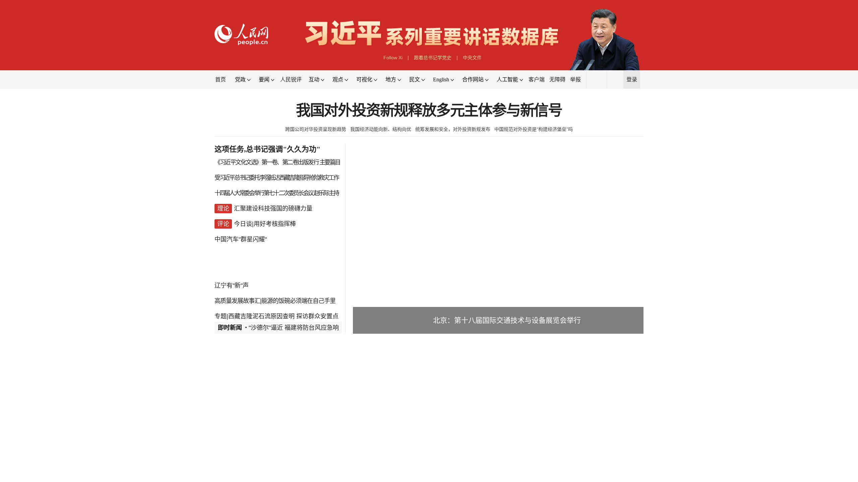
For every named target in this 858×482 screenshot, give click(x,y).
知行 (252, 441)
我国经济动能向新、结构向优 (380, 129)
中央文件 (472, 57)
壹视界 (319, 441)
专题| (221, 316)
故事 (273, 441)
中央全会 (227, 456)
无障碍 (557, 79)
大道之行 (348, 441)
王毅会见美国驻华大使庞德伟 (414, 382)
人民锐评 (291, 79)
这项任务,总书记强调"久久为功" (267, 149)
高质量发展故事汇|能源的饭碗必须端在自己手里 (274, 301)
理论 (234, 477)
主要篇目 (329, 162)
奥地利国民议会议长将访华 (505, 382)
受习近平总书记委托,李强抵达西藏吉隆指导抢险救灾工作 (276, 177)
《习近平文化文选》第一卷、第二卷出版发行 (266, 162)
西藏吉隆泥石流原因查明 (261, 316)
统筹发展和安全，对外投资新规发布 (452, 129)
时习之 (228, 441)
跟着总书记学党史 (432, 57)
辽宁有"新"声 (231, 285)
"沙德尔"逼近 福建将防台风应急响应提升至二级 (312, 327)
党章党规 (315, 456)
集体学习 (288, 456)
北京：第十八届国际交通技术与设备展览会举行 (507, 320)
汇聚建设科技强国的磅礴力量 (273, 208)
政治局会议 (257, 456)
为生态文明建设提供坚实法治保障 (292, 477)
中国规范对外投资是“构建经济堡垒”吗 (533, 129)
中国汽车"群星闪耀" (240, 239)
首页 (220, 79)
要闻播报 (390, 365)
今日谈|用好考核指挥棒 (265, 224)
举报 (575, 79)
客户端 (537, 79)
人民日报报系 (236, 365)
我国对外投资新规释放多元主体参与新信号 (429, 110)
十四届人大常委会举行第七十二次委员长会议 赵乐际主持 (276, 193)
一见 (295, 441)
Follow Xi (393, 57)
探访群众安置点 (317, 316)
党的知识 (343, 456)
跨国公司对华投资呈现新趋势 (315, 129)
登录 (631, 79)
